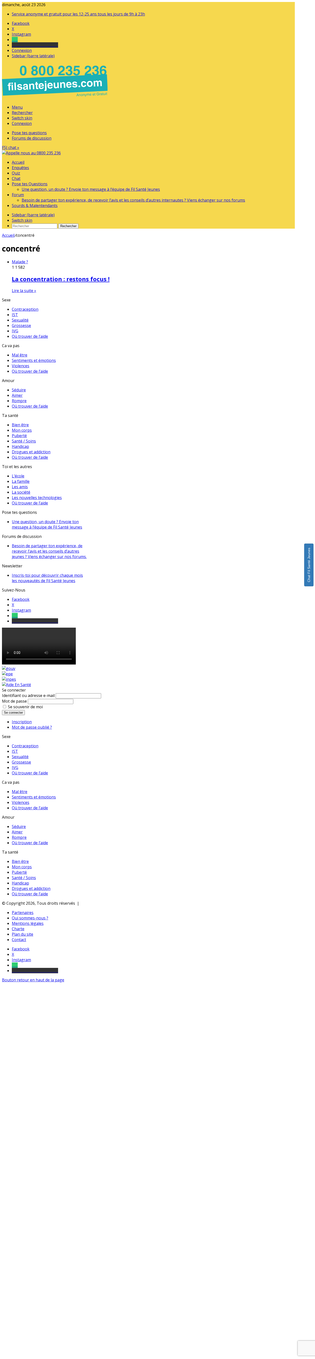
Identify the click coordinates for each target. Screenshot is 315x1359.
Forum (18, 194)
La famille (21, 481)
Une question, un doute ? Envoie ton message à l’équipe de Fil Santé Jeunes (91, 189)
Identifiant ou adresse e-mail (28, 695)
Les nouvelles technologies (37, 497)
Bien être (20, 425)
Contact (19, 939)
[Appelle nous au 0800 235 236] (55, 98)
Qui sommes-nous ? (30, 918)
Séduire (19, 390)
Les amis (20, 486)
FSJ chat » (10, 147)
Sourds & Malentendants (35, 205)
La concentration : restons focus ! (61, 279)
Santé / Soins (24, 441)
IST (15, 314)
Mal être (19, 355)
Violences (20, 366)
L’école (18, 476)
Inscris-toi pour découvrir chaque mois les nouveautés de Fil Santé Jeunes (47, 578)
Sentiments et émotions (34, 360)
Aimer (17, 395)
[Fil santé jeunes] (31, 153)
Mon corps (22, 430)
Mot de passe (14, 701)
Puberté (19, 435)
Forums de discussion (31, 138)
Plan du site (22, 934)
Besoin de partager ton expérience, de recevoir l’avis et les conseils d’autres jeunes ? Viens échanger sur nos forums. (49, 551)
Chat (16, 178)
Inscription (22, 721)
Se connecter (13, 712)
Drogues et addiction (31, 452)
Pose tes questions (29, 132)
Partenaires (22, 912)
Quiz (16, 173)
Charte (18, 928)
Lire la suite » (24, 290)
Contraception (25, 309)
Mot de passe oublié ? (32, 727)
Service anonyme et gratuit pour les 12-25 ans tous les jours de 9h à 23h (78, 14)
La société (21, 492)
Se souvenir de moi (25, 706)
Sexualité (20, 320)
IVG (15, 331)
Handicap (20, 446)
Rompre (19, 400)
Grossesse (21, 325)
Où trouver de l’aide (30, 336)
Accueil (18, 162)
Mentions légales (28, 923)
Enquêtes (20, 167)
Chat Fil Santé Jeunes (309, 565)
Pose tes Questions (29, 184)
